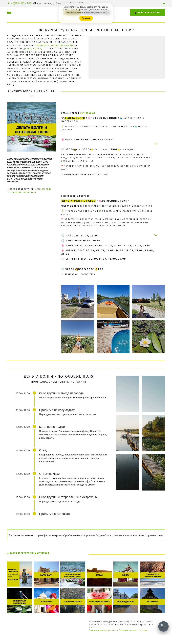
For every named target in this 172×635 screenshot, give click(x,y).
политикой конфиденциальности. (89, 12)
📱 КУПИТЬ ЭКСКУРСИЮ (147, 13)
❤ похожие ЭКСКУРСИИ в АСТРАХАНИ (28, 553)
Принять (86, 18)
